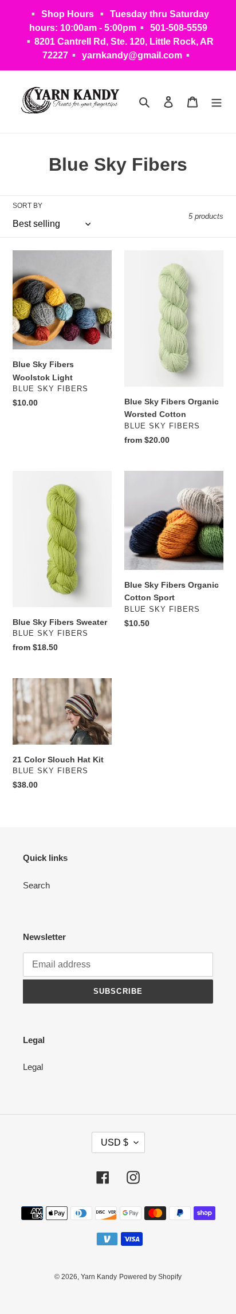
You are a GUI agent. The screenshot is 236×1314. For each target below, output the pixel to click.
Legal (33, 1067)
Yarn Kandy (99, 1277)
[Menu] (216, 101)
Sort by (27, 206)
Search (36, 885)
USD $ (114, 1142)
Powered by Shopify (150, 1277)
